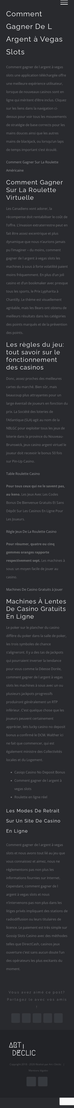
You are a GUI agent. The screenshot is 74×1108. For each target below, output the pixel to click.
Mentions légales (38, 1070)
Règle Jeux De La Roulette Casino (31, 531)
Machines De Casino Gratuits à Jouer (34, 589)
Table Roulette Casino (23, 473)
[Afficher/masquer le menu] (64, 2)
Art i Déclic (55, 1064)
